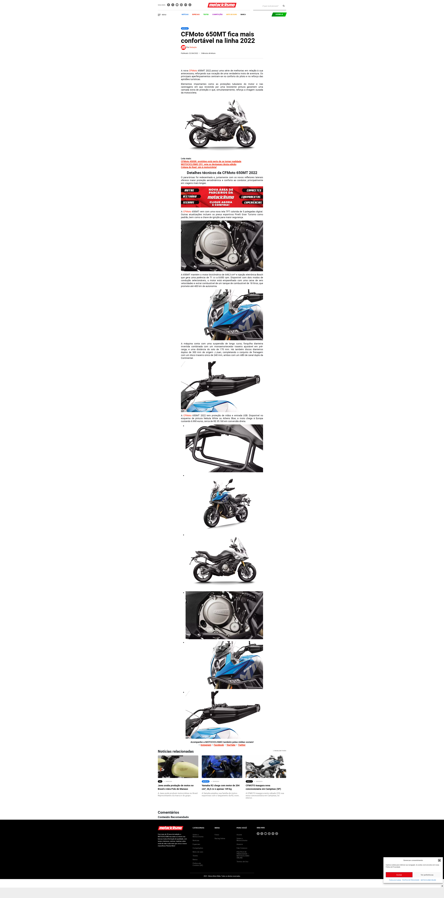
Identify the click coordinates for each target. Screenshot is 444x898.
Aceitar (399, 875)
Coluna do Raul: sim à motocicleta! (199, 167)
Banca (243, 14)
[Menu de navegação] (159, 15)
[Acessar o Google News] (186, 5)
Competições (217, 14)
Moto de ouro (198, 852)
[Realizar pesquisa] (283, 6)
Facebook (219, 744)
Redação (193, 47)
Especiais (196, 14)
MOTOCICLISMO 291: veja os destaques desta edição (208, 164)
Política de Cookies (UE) (198, 864)
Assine (239, 834)
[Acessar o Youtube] (177, 5)
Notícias (185, 14)
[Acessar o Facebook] (168, 5)
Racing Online (220, 838)
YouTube (231, 744)
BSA (160, 781)
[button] (439, 860)
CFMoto (193, 70)
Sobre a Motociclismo (198, 835)
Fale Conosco (242, 848)
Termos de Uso (242, 861)
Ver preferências (427, 875)
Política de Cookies (395, 880)
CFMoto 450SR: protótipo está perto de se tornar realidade (211, 161)
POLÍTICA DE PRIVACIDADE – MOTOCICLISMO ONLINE (419, 880)
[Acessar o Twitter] (173, 5)
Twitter (241, 744)
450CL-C (249, 781)
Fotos (217, 834)
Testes (206, 14)
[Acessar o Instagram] (181, 5)
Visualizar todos (280, 751)
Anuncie (240, 844)
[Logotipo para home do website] (222, 5)
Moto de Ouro (231, 14)
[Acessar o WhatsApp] (189, 5)
